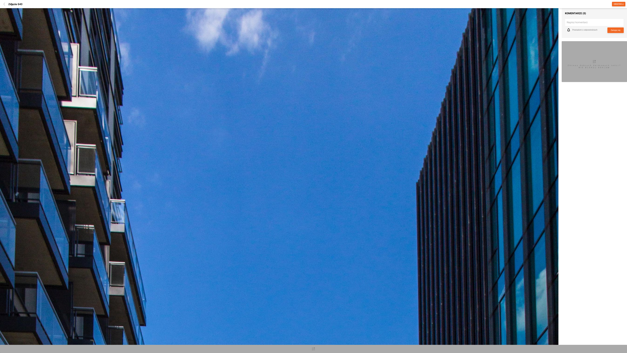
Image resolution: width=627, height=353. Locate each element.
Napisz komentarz (577, 22)
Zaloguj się (615, 30)
